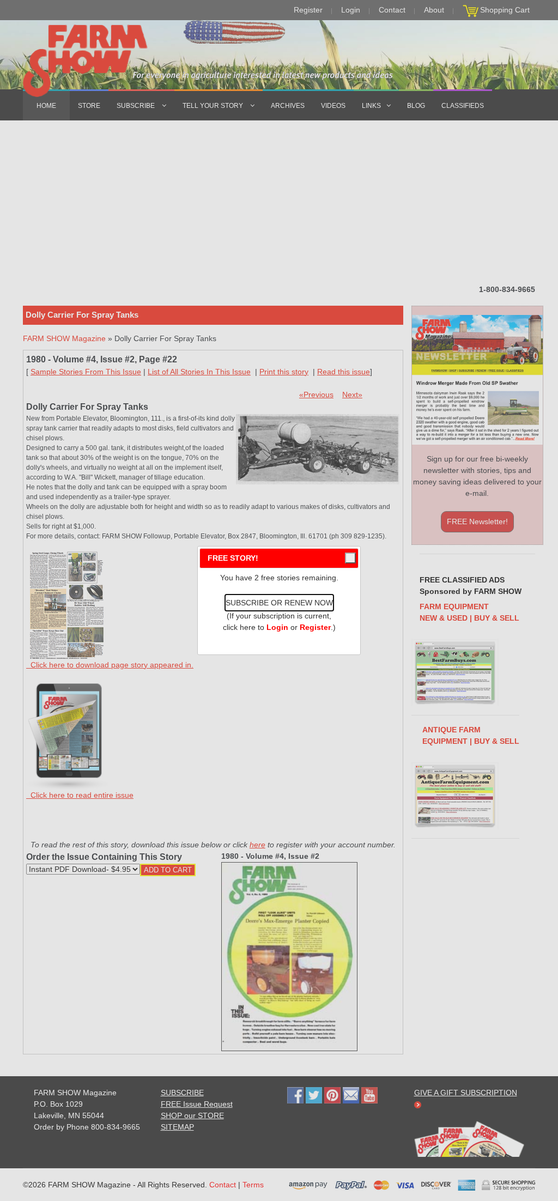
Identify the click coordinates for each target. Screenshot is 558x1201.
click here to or (277, 627)
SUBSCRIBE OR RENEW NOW (279, 602)
